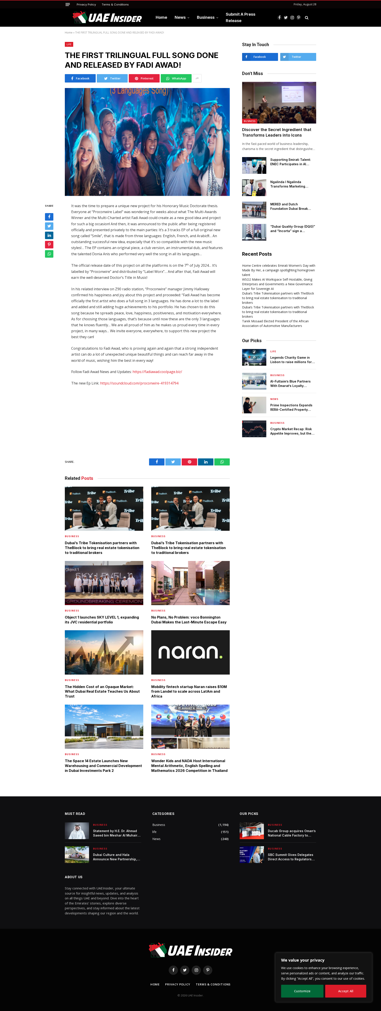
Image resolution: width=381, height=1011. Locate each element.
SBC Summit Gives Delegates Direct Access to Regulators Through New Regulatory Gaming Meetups (290, 857)
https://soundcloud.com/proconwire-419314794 (139, 383)
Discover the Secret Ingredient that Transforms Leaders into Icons (276, 132)
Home (161, 17)
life (69, 44)
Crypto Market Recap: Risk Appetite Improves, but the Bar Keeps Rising (291, 431)
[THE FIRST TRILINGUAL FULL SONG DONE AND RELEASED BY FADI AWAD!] (147, 142)
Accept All (345, 991)
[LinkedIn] (49, 235)
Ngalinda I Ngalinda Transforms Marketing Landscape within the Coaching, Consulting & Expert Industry (288, 184)
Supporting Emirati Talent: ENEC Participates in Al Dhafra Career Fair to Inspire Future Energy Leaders (293, 162)
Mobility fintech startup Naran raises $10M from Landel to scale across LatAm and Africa (189, 692)
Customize (302, 991)
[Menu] (67, 5)
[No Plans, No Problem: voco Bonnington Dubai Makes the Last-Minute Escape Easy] (190, 583)
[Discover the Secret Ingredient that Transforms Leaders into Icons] (279, 103)
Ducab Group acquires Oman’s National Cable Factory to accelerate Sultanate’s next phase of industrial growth (292, 833)
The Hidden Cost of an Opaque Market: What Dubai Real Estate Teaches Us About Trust (102, 692)
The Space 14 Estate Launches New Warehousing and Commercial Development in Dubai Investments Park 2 (103, 766)
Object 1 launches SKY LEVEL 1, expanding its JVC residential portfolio (102, 619)
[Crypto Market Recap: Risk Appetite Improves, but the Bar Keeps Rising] (254, 428)
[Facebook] (49, 217)
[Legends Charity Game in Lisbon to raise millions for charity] (254, 357)
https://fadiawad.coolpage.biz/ (157, 371)
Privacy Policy (86, 4)
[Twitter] (49, 226)
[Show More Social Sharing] (197, 78)
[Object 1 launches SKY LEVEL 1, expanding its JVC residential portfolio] (104, 583)
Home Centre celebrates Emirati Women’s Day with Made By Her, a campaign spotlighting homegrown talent (278, 270)
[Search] (306, 18)
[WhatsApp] (49, 254)
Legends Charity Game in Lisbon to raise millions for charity (291, 360)
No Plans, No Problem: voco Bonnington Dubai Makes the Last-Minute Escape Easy (189, 619)
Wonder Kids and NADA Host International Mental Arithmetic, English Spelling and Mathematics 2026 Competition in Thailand (189, 766)
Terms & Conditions (115, 4)
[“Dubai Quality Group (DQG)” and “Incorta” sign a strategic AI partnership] (254, 232)
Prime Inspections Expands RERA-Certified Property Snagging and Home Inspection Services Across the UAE (291, 407)
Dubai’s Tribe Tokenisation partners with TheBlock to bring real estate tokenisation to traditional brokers (102, 548)
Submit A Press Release (240, 17)
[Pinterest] (49, 245)
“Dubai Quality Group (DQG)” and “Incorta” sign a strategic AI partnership (292, 229)
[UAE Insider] (107, 17)
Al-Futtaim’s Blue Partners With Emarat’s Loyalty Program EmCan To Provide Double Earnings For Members (291, 383)
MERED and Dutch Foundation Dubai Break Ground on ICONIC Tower (290, 206)
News (180, 17)
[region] (323, 977)
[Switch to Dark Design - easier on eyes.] (313, 18)
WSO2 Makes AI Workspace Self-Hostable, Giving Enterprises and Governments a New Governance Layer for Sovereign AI (277, 284)
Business (206, 17)
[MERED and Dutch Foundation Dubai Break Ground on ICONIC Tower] (254, 210)
